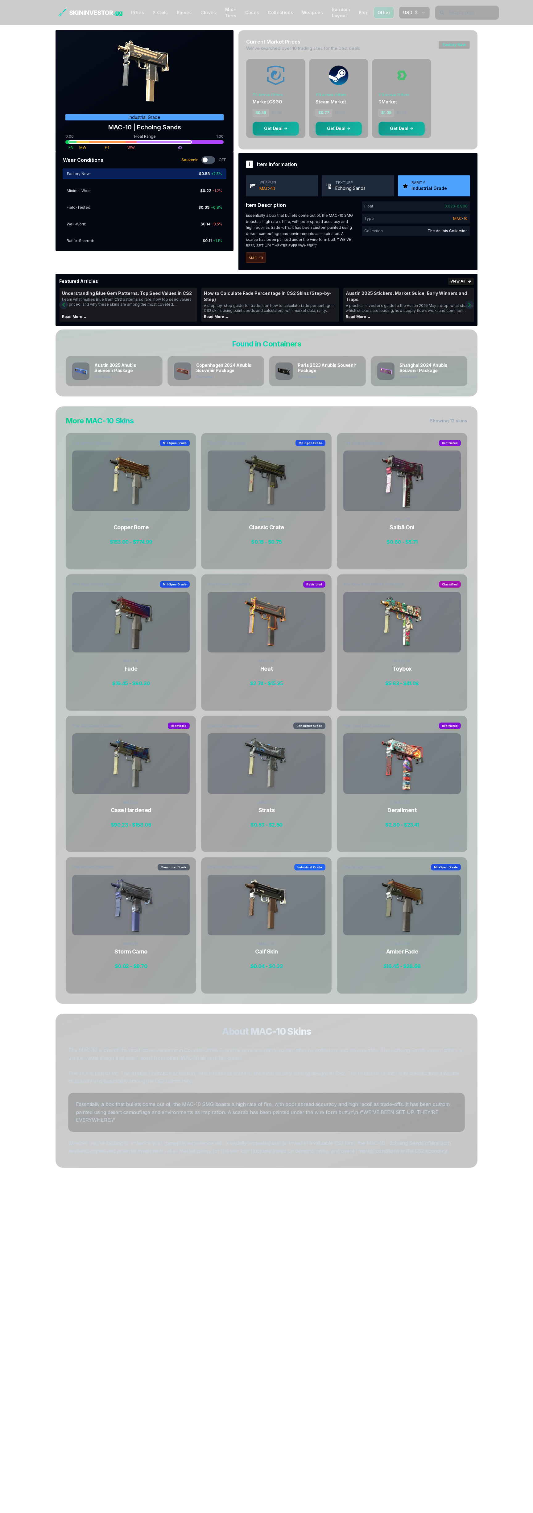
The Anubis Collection (448, 230)
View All (457, 281)
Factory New (454, 44)
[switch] (208, 160)
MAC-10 (267, 188)
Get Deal (273, 128)
